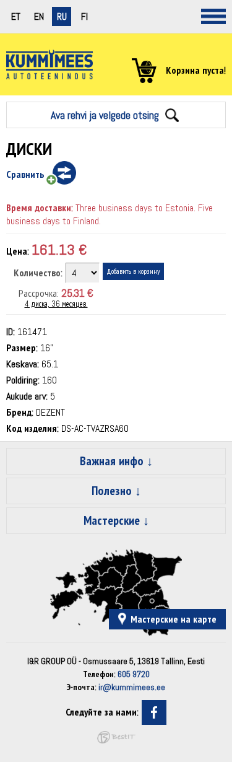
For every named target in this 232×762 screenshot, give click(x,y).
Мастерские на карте (174, 619)
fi (84, 16)
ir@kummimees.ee (131, 687)
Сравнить (25, 174)
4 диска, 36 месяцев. (56, 304)
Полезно (112, 491)
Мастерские (112, 520)
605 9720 (134, 674)
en (39, 16)
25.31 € (77, 293)
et (15, 16)
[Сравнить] (60, 173)
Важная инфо (112, 461)
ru (62, 16)
